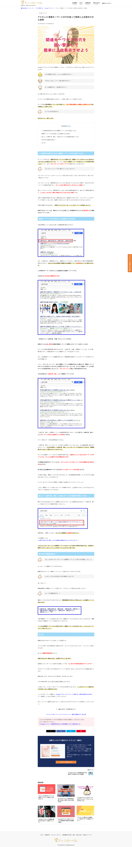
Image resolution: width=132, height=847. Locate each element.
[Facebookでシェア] (61, 731)
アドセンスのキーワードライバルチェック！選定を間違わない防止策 (66, 714)
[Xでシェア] (51, 731)
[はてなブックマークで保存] (71, 731)
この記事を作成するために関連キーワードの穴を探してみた (59, 130)
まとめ (44, 143)
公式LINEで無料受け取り (66, 762)
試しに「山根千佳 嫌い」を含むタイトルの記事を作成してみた (60, 137)
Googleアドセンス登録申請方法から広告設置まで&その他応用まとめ (60, 724)
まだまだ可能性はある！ (49, 140)
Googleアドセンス (43, 13)
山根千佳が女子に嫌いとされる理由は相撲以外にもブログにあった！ (59, 540)
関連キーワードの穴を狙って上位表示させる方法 (56, 134)
